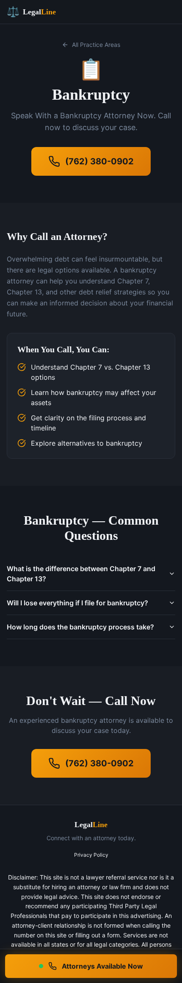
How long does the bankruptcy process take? (80, 627)
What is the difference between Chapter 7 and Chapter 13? (81, 573)
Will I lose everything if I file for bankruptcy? (77, 603)
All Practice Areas (96, 44)
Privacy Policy (91, 855)
